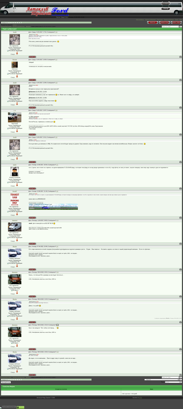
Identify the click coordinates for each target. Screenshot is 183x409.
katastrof (14, 220)
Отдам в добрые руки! (37, 26)
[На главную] (47, 15)
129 (56, 110)
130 (56, 137)
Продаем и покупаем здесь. (19, 26)
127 (56, 59)
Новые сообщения (150, 19)
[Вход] (166, 10)
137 (58, 325)
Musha (15, 246)
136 (58, 299)
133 (57, 220)
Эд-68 (14, 32)
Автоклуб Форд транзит (6, 26)
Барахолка (28, 26)
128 (56, 82)
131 (57, 165)
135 (58, 272)
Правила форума (169, 19)
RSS (66, 17)
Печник (14, 59)
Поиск (176, 19)
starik (14, 165)
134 (57, 246)
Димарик (14, 272)
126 (56, 32)
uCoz (140, 397)
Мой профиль (140, 19)
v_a (15, 110)
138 (58, 352)
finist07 (15, 191)
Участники (160, 19)
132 (57, 191)
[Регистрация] (166, 5)
